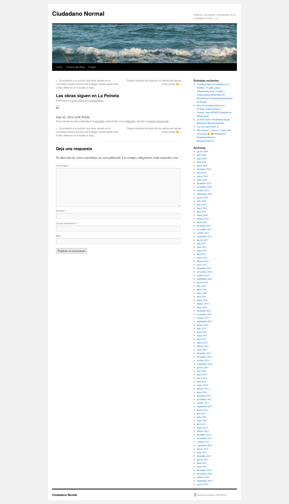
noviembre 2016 (204, 271)
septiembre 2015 (204, 321)
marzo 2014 (202, 385)
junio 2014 (202, 374)
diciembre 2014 (204, 353)
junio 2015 (202, 331)
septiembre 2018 (204, 193)
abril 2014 (201, 381)
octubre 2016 (203, 275)
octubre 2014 (203, 360)
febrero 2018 (203, 218)
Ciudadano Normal (78, 13)
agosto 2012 (202, 448)
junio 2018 (202, 204)
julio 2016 (201, 285)
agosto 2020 (202, 151)
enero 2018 (202, 222)
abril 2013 (201, 424)
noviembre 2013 (204, 399)
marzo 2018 (202, 215)
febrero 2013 (203, 431)
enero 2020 (202, 165)
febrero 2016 (203, 303)
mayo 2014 (202, 377)
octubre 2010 (203, 477)
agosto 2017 (202, 239)
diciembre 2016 (204, 268)
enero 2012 (202, 452)
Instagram (130, 121)
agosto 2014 (202, 367)
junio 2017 (202, 246)
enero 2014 (202, 392)
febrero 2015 (203, 346)
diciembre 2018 (204, 183)
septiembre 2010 (204, 480)
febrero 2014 (203, 388)
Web (58, 235)
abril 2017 (201, 254)
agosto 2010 (202, 484)
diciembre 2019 (204, 169)
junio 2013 (202, 416)
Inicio (59, 67)
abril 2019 (201, 172)
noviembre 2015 (204, 314)
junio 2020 (202, 158)
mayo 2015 (202, 335)
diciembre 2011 (204, 455)
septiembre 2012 (204, 445)
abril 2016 (201, 296)
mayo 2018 (202, 208)
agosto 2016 (202, 282)
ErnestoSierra (96, 100)
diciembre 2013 (204, 395)
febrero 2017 (203, 261)
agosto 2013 (202, 409)
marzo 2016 (202, 300)
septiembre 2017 (204, 236)
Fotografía (98, 121)
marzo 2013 (202, 427)
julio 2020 (201, 154)
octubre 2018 (203, 190)
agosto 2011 (202, 459)
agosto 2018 (202, 197)
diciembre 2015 (204, 310)
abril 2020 (201, 161)
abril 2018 (201, 211)
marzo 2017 (202, 257)
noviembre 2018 (204, 186)
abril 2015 (201, 339)
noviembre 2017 (204, 229)
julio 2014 (201, 370)
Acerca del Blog (75, 67)
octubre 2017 (203, 232)
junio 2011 (202, 462)
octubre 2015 (203, 317)
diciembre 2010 (204, 470)
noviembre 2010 (204, 473)
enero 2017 (202, 264)
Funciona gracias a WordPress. (212, 494)
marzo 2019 (202, 176)
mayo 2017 (202, 250)
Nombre (61, 210)
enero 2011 (202, 466)
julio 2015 (201, 328)
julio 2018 (201, 200)
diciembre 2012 (204, 434)
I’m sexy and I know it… (208, 126)
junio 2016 (202, 289)
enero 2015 (202, 349)
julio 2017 (201, 243)
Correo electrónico (66, 223)
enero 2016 (202, 307)
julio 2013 (201, 413)
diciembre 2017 (204, 225)
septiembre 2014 (204, 363)
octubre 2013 (203, 402)
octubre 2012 (203, 441)
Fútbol (92, 67)
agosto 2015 (202, 324)
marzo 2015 (202, 342)
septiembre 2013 (204, 406)
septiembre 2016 (204, 278)
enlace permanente (158, 121)
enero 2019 (202, 179)
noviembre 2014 (204, 356)
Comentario (62, 165)
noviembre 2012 (204, 438)
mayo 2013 (202, 420)
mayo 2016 (202, 292)
